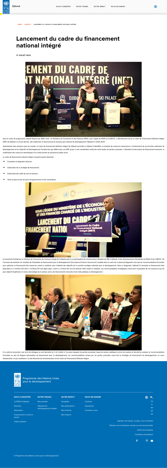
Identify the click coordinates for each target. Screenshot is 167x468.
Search (160, 6)
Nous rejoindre (118, 6)
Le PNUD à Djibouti (21, 401)
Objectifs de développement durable (47, 407)
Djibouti (16, 6)
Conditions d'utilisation (144, 434)
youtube (152, 440)
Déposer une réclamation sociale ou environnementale (131, 425)
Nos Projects (66, 414)
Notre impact (100, 6)
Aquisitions (89, 406)
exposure (147, 440)
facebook (137, 440)
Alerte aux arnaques (145, 430)
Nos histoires (66, 410)
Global (155, 6)
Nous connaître (63, 6)
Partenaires (18, 410)
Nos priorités (43, 401)
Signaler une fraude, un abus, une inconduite (135, 421)
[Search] (151, 405)
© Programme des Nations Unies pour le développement (36, 455)
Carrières (88, 401)
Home (20, 24)
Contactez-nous (91, 410)
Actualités (65, 401)
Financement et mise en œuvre (23, 415)
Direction (17, 406)
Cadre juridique (20, 421)
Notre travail (82, 6)
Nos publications (67, 406)
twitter (142, 440)
